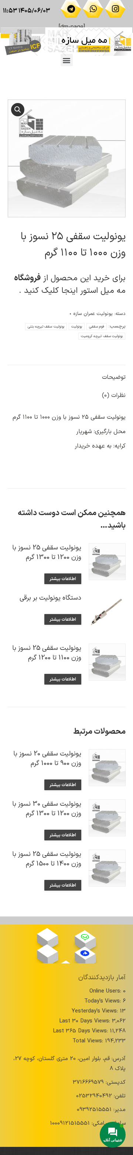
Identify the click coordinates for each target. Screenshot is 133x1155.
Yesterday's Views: (96, 1011)
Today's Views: (103, 1001)
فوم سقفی (96, 326)
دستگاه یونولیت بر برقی (50, 598)
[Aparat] (47, 934)
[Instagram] (115, 9)
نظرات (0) (114, 395)
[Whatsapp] (93, 9)
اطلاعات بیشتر (63, 579)
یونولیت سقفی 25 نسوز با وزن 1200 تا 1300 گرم (46, 552)
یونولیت (76, 326)
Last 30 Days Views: (85, 1021)
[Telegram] (71, 9)
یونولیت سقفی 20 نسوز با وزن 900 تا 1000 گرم (47, 758)
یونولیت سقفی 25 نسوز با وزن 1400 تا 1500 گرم (46, 859)
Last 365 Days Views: (81, 1031)
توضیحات (114, 377)
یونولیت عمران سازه (93, 314)
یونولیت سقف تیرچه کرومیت (102, 336)
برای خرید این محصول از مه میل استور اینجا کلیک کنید (70, 284)
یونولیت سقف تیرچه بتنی (46, 326)
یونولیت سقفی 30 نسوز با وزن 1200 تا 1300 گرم (46, 809)
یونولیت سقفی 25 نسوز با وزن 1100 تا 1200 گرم (46, 653)
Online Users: (106, 991)
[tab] (66, 374)
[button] (67, 60)
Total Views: (88, 1041)
